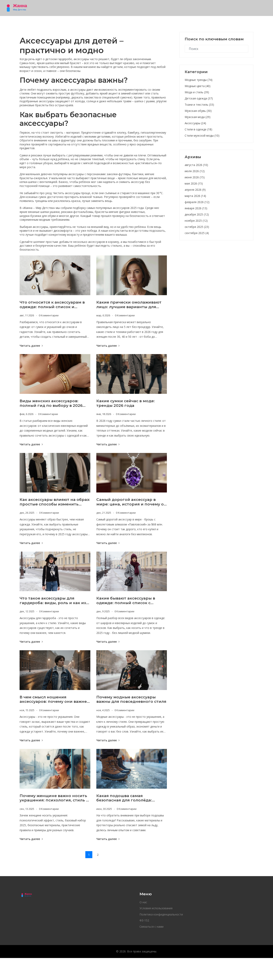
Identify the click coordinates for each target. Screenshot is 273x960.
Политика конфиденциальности (161, 914)
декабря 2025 (197, 214)
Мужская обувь (198, 111)
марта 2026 (195, 196)
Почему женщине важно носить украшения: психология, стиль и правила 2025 (54, 798)
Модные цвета (197, 86)
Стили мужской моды (202, 135)
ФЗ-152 (144, 920)
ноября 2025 (196, 220)
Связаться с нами (151, 926)
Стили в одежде (198, 129)
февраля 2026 (197, 202)
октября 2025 (197, 227)
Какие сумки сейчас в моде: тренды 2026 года (125, 403)
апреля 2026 (195, 190)
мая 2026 (194, 183)
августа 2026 (196, 165)
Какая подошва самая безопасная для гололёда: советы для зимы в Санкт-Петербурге (124, 798)
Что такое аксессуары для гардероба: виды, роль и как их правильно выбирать (53, 600)
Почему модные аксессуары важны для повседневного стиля (131, 699)
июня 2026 (195, 177)
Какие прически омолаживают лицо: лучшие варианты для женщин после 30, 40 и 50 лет (128, 304)
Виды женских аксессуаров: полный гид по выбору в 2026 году (51, 403)
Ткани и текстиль (199, 104)
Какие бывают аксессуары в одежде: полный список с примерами (125, 600)
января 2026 (196, 208)
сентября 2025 (197, 233)
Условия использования (155, 908)
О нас (143, 902)
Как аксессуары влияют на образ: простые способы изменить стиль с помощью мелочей (55, 502)
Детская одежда (199, 98)
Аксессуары (195, 123)
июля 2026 (195, 171)
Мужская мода (197, 117)
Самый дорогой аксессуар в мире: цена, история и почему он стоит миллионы (131, 502)
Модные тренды (198, 80)
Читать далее (30, 345)
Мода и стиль (197, 92)
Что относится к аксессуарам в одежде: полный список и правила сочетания (52, 304)
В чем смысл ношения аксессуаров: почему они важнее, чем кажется (55, 699)
